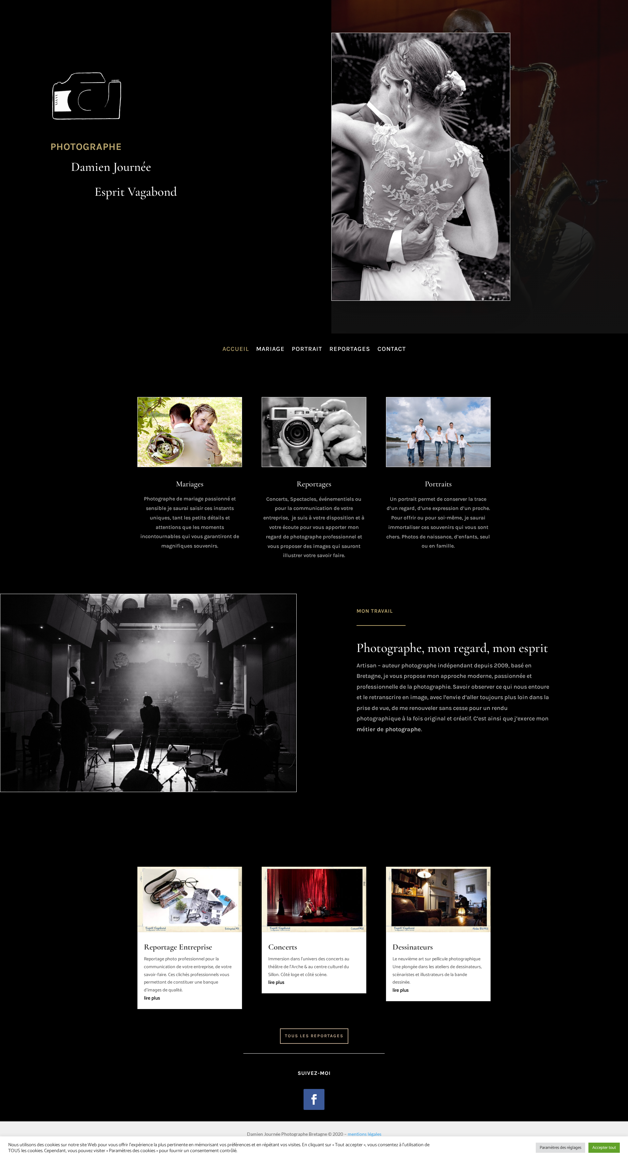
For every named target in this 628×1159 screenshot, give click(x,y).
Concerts (282, 947)
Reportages (349, 349)
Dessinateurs (412, 947)
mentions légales (364, 1134)
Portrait (307, 349)
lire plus (152, 998)
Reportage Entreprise (178, 947)
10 (170, 779)
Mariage (270, 349)
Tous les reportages (314, 1035)
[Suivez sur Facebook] (314, 1099)
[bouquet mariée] (148, 790)
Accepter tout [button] (604, 1147)
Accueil (235, 349)
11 (176, 779)
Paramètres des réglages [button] (560, 1147)
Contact (391, 349)
